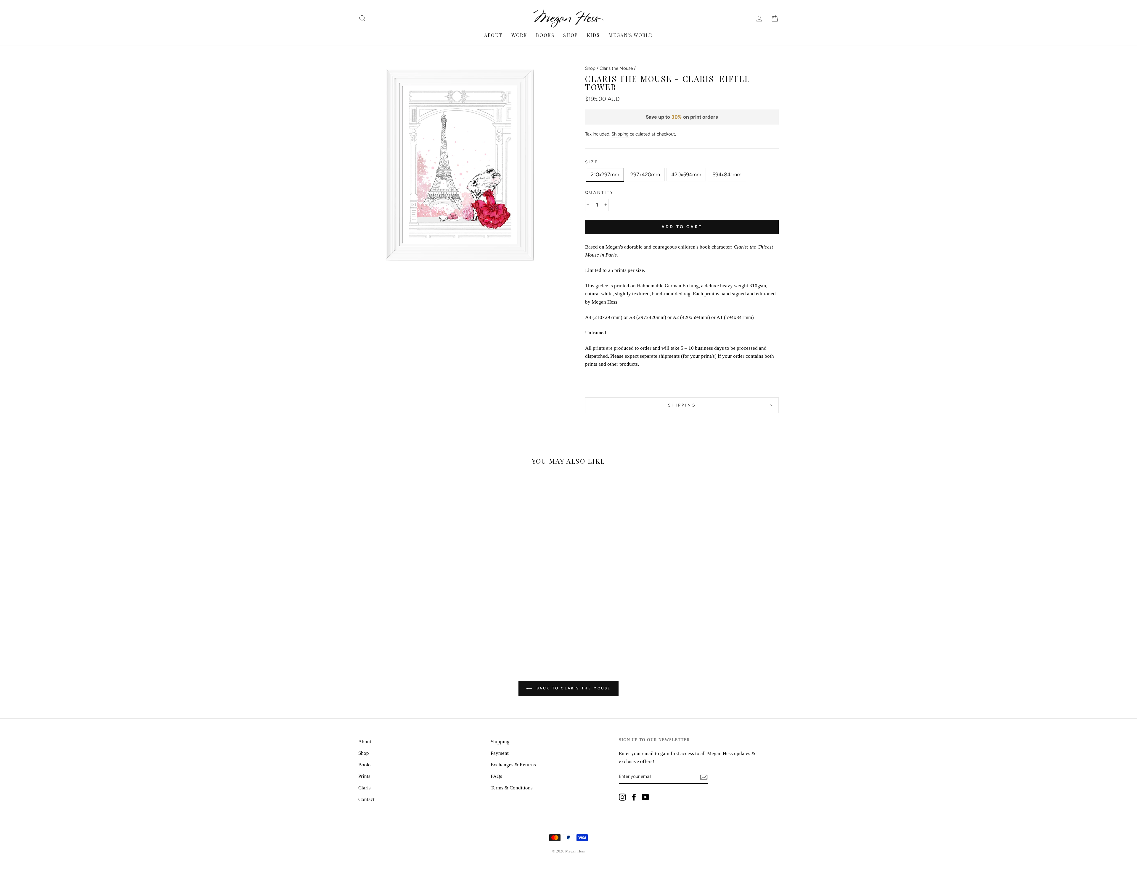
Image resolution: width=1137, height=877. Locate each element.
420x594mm (686, 174)
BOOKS (545, 35)
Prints (364, 776)
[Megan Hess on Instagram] (622, 797)
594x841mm (726, 174)
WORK (519, 35)
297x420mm (645, 174)
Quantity (599, 192)
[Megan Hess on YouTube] (645, 797)
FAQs (496, 776)
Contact (366, 799)
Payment (500, 753)
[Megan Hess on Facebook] (633, 797)
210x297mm (605, 174)
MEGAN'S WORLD (630, 35)
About (364, 741)
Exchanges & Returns (513, 765)
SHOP (570, 35)
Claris (364, 788)
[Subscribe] (704, 777)
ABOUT (493, 35)
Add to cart (681, 226)
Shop (590, 68)
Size (591, 161)
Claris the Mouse (616, 68)
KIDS (593, 35)
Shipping (620, 134)
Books (365, 765)
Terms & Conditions (512, 788)
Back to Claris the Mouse (572, 688)
